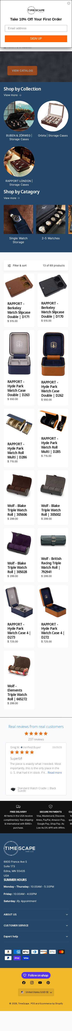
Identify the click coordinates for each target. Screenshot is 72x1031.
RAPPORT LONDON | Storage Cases (19, 182)
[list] (36, 817)
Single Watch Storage (18, 240)
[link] (36, 789)
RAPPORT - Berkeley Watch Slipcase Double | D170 (52, 310)
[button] (36, 914)
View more (11, 95)
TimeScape (23, 1003)
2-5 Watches (50, 238)
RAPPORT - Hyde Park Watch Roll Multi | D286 (17, 451)
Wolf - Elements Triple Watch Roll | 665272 (17, 693)
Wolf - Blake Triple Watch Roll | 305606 (17, 510)
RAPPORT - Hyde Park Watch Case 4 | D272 (52, 631)
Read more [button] (55, 772)
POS (33, 1003)
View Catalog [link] (22, 70)
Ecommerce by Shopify (51, 1003)
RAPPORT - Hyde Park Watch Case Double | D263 (18, 388)
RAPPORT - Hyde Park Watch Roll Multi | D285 (50, 445)
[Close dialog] (69, 3)
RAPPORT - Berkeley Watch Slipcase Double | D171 (18, 310)
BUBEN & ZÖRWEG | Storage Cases (19, 137)
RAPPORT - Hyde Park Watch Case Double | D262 (52, 389)
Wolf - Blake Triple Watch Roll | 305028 (17, 567)
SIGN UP (36, 38)
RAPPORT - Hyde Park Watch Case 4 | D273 (19, 631)
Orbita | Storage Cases (53, 135)
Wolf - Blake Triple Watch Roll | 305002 (51, 510)
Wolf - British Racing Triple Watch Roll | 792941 (51, 565)
